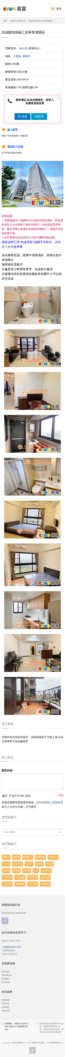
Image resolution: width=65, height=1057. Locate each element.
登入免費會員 (12, 806)
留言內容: (7, 770)
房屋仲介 (53, 857)
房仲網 (26, 870)
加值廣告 (6, 1007)
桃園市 (26, 56)
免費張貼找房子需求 (12, 947)
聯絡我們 (6, 1010)
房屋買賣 (17, 864)
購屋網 (6, 870)
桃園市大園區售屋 (17, 21)
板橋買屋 (46, 870)
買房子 (6, 857)
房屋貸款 (6, 1003)
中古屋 (6, 864)
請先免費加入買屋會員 (49, 802)
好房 (36, 870)
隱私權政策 (7, 975)
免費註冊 (39, 116)
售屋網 (49, 864)
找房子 (29, 864)
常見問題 (6, 982)
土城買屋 (7, 884)
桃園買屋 (19, 884)
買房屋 (16, 857)
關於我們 (6, 972)
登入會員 (22, 116)
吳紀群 (23, 48)
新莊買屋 (32, 877)
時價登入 (27, 857)
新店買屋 (45, 877)
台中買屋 (32, 884)
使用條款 (6, 979)
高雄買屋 (45, 884)
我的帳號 (6, 1000)
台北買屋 (19, 877)
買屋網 (16, 870)
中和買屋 (7, 877)
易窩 (5, 21)
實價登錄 (40, 857)
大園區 (17, 56)
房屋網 (39, 864)
